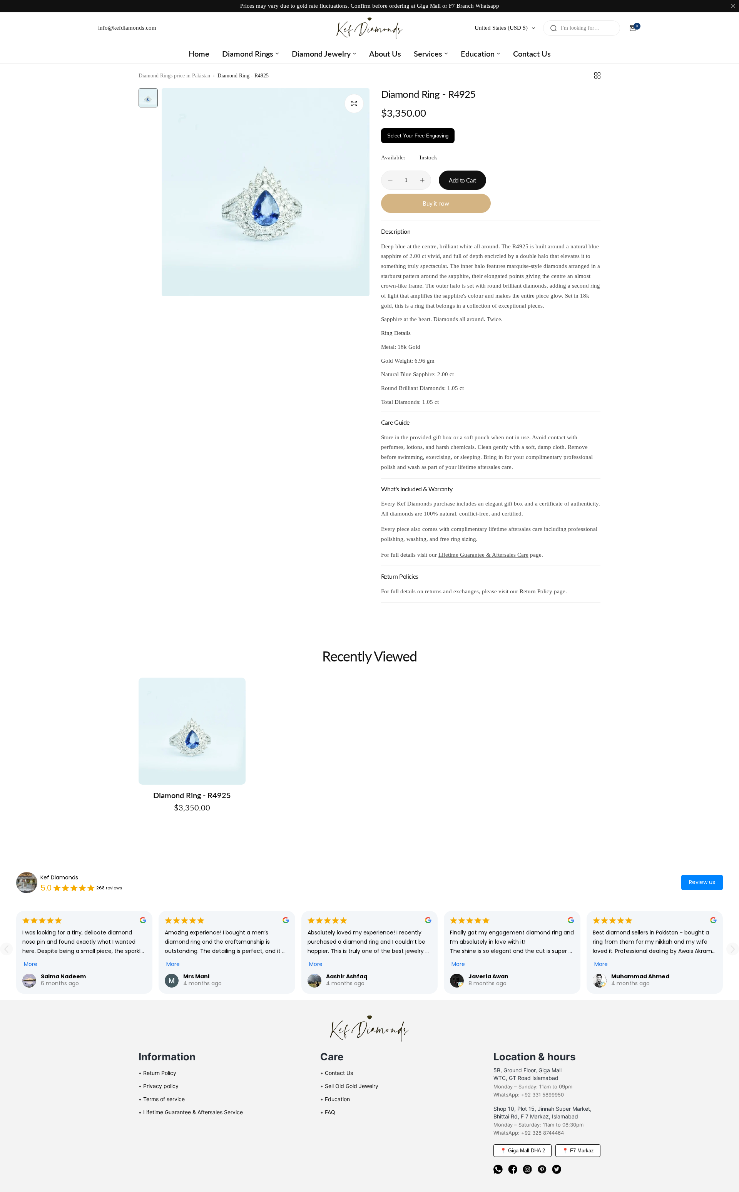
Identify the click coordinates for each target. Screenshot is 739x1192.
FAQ (330, 1112)
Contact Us (339, 1073)
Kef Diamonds (59, 877)
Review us (702, 882)
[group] (266, 192)
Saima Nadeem (63, 976)
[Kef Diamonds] (369, 28)
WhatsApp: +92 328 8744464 (528, 1133)
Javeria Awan (488, 976)
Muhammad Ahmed (640, 976)
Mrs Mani (196, 976)
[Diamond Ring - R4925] (192, 731)
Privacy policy (161, 1086)
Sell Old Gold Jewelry (351, 1086)
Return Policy (536, 591)
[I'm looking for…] (553, 28)
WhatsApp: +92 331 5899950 (528, 1095)
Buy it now (436, 203)
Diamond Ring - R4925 (192, 795)
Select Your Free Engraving (417, 136)
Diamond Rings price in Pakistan (174, 76)
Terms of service (164, 1099)
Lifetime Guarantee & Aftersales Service (193, 1112)
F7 (452, 6)
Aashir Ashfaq (346, 976)
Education (337, 1099)
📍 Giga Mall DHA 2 (522, 1150)
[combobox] (581, 28)
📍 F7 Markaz (578, 1150)
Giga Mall (429, 6)
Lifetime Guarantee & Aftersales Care (483, 555)
